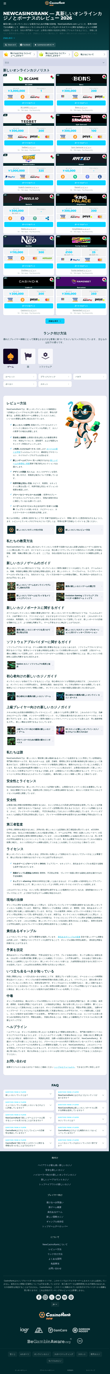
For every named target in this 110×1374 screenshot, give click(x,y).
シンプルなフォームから (64, 1067)
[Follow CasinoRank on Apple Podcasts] (70, 1299)
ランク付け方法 (54, 1256)
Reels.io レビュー (28, 229)
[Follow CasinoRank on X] (51, 1299)
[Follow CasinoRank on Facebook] (38, 1299)
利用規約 (70, 1373)
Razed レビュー (81, 187)
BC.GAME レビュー (29, 107)
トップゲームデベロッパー (54, 1228)
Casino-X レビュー (29, 310)
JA (53, 1306)
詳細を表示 (53, 321)
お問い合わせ (54, 1270)
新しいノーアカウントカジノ (54, 1182)
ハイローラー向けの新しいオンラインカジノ (54, 1177)
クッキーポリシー (21, 1373)
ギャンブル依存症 (54, 1224)
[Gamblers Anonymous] (38, 1332)
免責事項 (54, 1266)
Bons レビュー (81, 107)
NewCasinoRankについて (54, 1246)
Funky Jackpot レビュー (81, 270)
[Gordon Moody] (80, 1332)
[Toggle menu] (5, 3)
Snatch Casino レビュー (28, 187)
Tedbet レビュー (29, 147)
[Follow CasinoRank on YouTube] (57, 1299)
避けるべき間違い (54, 1204)
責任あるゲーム (54, 1214)
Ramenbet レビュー (81, 310)
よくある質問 (54, 1261)
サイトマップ (89, 1373)
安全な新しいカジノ (54, 1172)
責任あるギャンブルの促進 (69, 937)
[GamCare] (57, 1332)
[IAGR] (24, 1332)
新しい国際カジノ (54, 1219)
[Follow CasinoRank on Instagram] (44, 1299)
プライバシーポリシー (46, 1373)
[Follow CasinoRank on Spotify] (64, 1299)
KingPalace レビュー (81, 229)
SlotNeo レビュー (28, 270)
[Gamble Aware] (49, 1343)
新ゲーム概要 (54, 1209)
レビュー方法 (54, 1251)
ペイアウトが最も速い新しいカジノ (54, 1167)
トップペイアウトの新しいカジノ (54, 1186)
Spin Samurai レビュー (81, 147)
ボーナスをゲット (28, 103)
